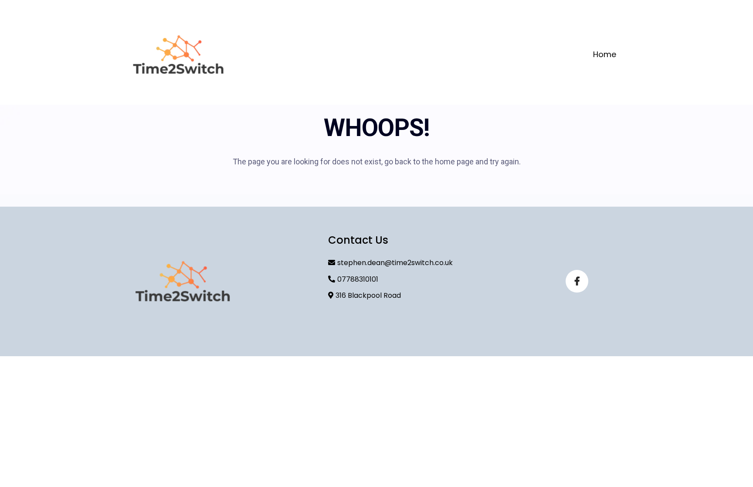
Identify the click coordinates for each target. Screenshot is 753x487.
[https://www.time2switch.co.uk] (178, 54)
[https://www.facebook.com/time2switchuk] (577, 281)
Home (604, 54)
